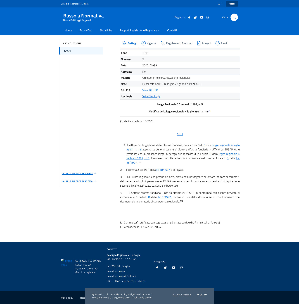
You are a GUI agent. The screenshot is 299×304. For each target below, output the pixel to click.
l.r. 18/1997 (163, 170)
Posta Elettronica (116, 271)
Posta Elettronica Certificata (121, 276)
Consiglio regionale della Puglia (74, 3)
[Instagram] (207, 17)
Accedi (232, 3)
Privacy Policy (182, 295)
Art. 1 (180, 134)
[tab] (129, 43)
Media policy (67, 297)
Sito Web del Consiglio (118, 266)
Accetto (202, 295)
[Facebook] (188, 17)
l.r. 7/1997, (165, 197)
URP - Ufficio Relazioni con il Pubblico (126, 281)
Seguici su (160, 262)
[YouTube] (200, 17)
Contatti (112, 249)
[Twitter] (194, 17)
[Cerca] (234, 17)
